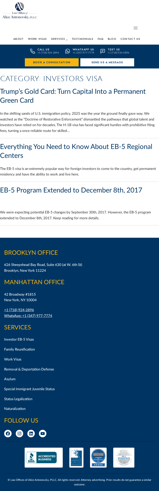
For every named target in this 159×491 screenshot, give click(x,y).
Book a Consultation (51, 62)
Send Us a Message (107, 62)
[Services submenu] (67, 40)
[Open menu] (135, 28)
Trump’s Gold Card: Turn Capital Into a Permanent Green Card (73, 96)
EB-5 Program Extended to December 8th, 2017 (71, 190)
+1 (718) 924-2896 (19, 310)
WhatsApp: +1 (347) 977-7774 (28, 316)
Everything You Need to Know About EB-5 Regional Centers (76, 151)
